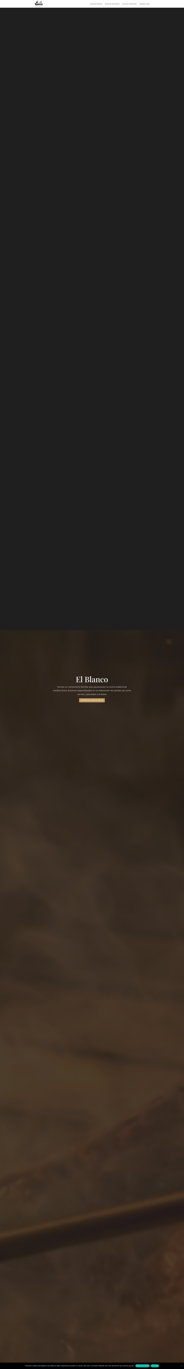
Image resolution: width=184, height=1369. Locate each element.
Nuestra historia (96, 4)
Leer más (155, 1366)
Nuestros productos (112, 4)
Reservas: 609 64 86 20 (92, 700)
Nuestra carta (144, 4)
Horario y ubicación (129, 4)
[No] (181, 1366)
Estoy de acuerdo (142, 1366)
